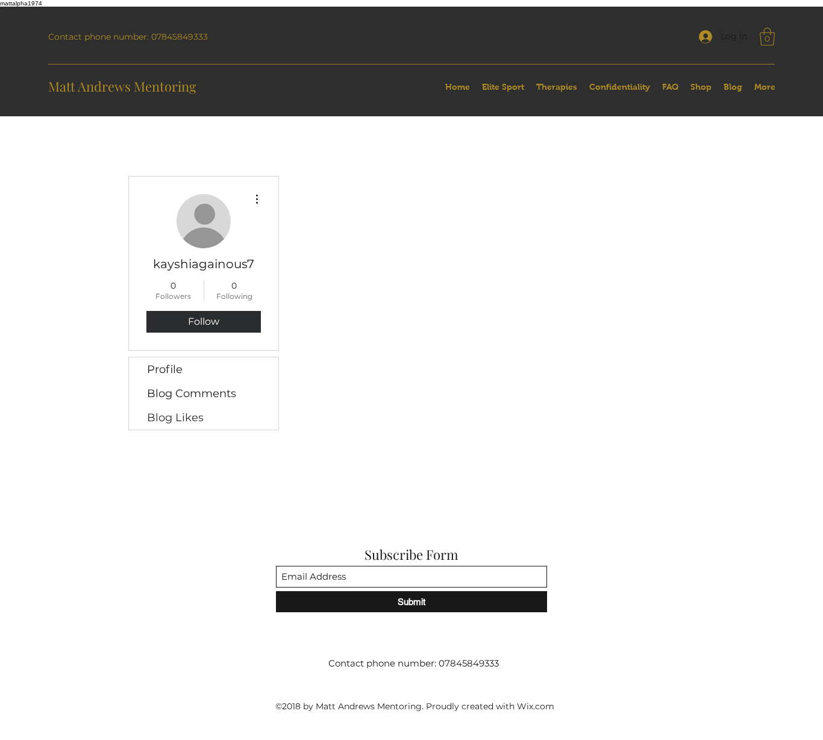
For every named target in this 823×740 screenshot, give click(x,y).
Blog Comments (191, 393)
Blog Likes (175, 417)
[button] (767, 37)
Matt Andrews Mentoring (122, 86)
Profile (165, 369)
